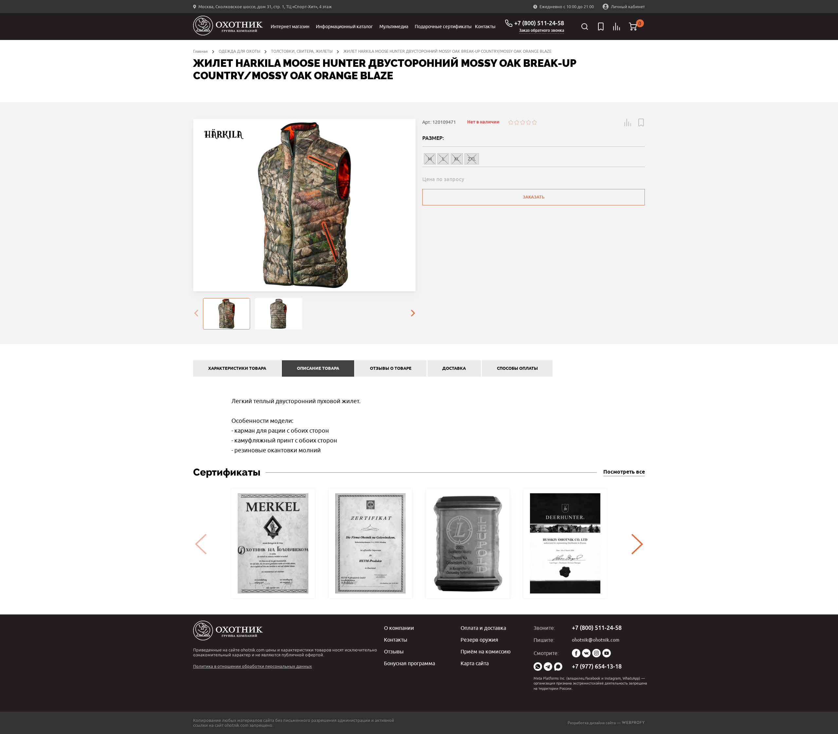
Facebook (576, 653)
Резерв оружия (479, 640)
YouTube (606, 653)
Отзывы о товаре (390, 368)
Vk (586, 653)
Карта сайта (475, 663)
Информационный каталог (344, 26)
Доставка (454, 368)
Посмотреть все (624, 472)
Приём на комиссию (486, 651)
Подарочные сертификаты (443, 26)
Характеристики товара (237, 368)
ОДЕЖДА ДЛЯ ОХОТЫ (239, 51)
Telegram (548, 666)
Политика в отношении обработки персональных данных (252, 666)
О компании (399, 628)
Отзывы (394, 651)
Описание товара (318, 368)
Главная (200, 51)
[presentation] (196, 314)
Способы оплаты (517, 368)
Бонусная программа (409, 663)
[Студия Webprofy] (633, 722)
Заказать (533, 197)
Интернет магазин (290, 26)
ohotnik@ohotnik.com (595, 640)
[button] (628, 122)
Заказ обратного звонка (541, 30)
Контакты (485, 26)
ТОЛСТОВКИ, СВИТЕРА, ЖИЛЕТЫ (302, 51)
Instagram (596, 653)
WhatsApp (538, 666)
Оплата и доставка (483, 628)
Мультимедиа (393, 26)
